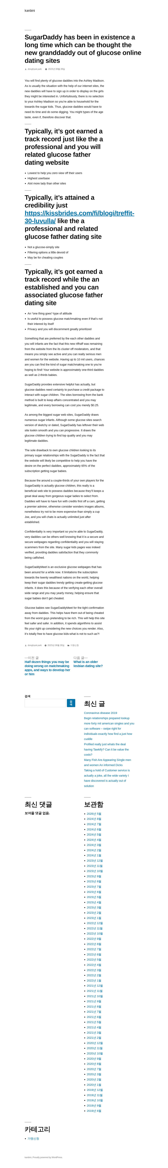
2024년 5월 (94, 834)
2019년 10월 (95, 1100)
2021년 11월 (95, 991)
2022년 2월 (94, 975)
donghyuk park (35, 69)
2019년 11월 (95, 1095)
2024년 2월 (94, 850)
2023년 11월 (95, 866)
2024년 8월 (94, 819)
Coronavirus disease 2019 (100, 713)
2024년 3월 (94, 845)
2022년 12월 (95, 923)
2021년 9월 (94, 1001)
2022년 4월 (94, 964)
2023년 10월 (95, 871)
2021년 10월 (95, 996)
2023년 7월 (94, 886)
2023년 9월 (94, 876)
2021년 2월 (94, 1037)
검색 (27, 696)
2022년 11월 (95, 928)
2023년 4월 (94, 902)
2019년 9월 (94, 1105)
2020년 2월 (94, 1079)
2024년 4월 (94, 839)
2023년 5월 (94, 897)
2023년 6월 (94, 892)
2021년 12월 (95, 985)
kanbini (30, 10)
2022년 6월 (94, 954)
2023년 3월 (94, 907)
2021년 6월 (94, 1017)
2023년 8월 (94, 881)
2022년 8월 (94, 944)
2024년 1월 (94, 855)
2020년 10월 (95, 1053)
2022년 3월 (94, 970)
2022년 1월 (94, 980)
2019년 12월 (95, 1090)
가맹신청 (74, 645)
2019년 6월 (94, 1110)
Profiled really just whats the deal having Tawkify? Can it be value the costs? (106, 749)
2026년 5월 (94, 813)
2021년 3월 (94, 1032)
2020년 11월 (95, 1048)
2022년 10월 (95, 933)
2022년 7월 (94, 949)
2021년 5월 (94, 1022)
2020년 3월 (94, 1074)
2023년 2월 (94, 912)
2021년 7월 (94, 1011)
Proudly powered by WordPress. (48, 1157)
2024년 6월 (94, 829)
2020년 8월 (94, 1063)
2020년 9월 (94, 1058)
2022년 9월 (94, 938)
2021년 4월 (94, 1027)
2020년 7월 (94, 1069)
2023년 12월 (95, 860)
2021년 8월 (94, 1006)
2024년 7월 (94, 824)
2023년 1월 (94, 918)
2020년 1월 (94, 1084)
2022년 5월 (94, 959)
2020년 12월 (95, 1043)
